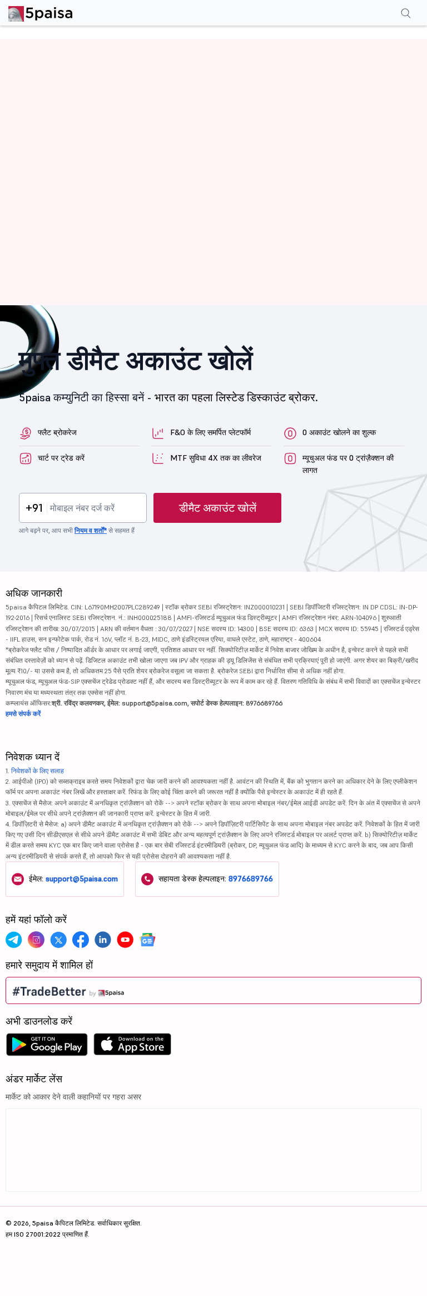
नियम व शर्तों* (91, 530)
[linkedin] (103, 939)
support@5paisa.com (82, 879)
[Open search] (406, 14)
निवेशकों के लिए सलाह (37, 770)
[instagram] (36, 939)
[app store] (132, 1047)
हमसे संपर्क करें (23, 713)
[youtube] (125, 939)
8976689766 (251, 879)
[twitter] (58, 939)
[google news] (147, 939)
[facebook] (80, 939)
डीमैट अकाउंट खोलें (217, 508)
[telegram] (14, 939)
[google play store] (47, 1047)
